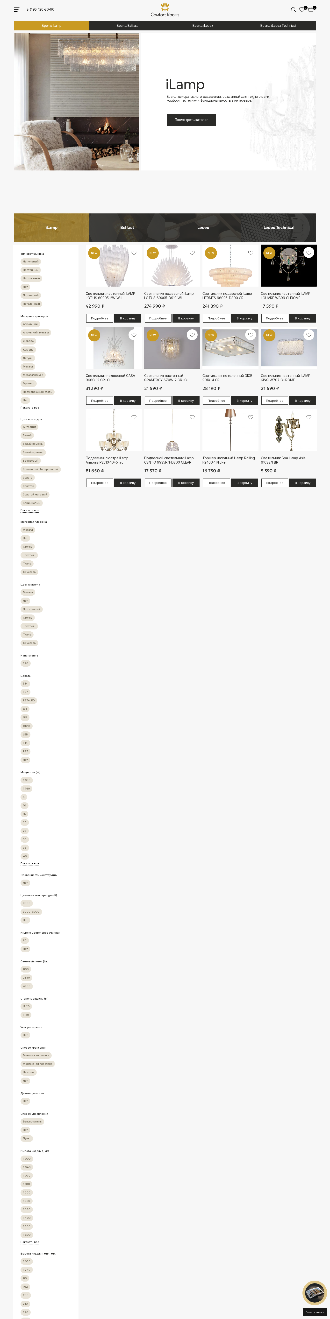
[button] (314, 1293)
